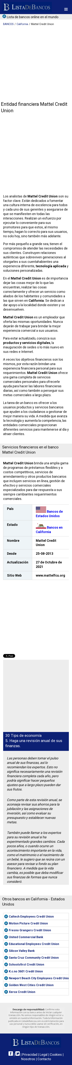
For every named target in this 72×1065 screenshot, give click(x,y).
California (22, 24)
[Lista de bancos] (27, 7)
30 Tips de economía (23, 735)
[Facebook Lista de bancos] (10, 1054)
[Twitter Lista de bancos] (17, 1054)
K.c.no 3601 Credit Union (26, 971)
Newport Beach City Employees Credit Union (39, 978)
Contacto (44, 1059)
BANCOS (8, 24)
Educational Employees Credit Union (34, 944)
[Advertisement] (36, 64)
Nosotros (28, 1059)
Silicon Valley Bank (22, 951)
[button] (66, 9)
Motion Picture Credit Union (28, 923)
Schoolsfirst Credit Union (26, 964)
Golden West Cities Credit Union (31, 985)
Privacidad (29, 1054)
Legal (43, 1054)
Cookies (56, 1054)
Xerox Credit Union (22, 992)
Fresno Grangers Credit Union (30, 930)
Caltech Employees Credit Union (31, 916)
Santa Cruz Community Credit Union (34, 957)
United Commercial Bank (26, 937)
